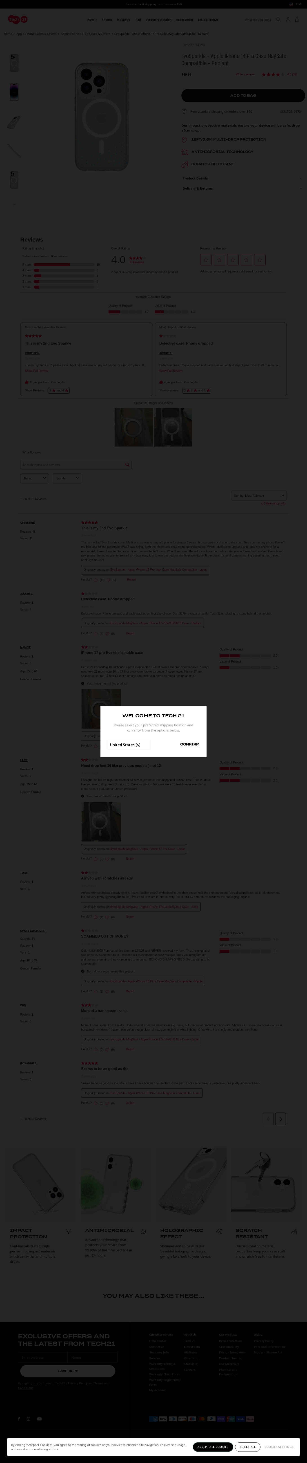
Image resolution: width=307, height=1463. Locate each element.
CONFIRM (189, 744)
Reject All (248, 1447)
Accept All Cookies (213, 1447)
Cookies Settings (279, 1447)
